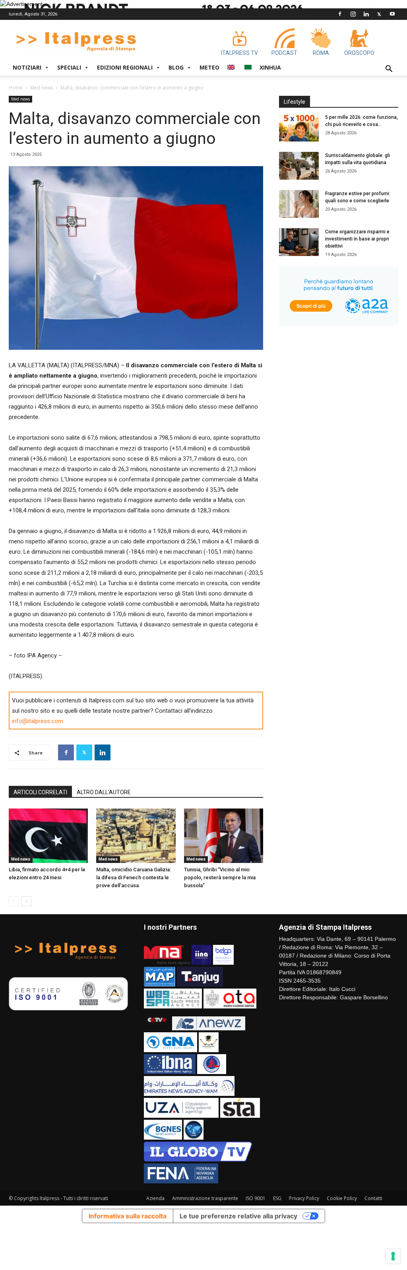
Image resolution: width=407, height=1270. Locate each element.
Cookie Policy (342, 1198)
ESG (277, 1198)
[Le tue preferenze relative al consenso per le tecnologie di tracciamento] (393, 1256)
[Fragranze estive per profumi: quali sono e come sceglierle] (299, 204)
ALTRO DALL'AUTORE (104, 792)
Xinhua (270, 67)
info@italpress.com (37, 721)
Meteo (209, 67)
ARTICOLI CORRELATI (40, 792)
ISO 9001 (256, 1198)
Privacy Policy (304, 1198)
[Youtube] (392, 13)
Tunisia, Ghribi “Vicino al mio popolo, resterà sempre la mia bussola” (220, 877)
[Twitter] (379, 13)
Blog (176, 67)
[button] (388, 70)
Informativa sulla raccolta (128, 1216)
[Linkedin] (366, 13)
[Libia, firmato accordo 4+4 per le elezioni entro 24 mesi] (48, 836)
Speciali (69, 67)
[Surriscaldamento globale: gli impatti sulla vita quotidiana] (299, 166)
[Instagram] (353, 13)
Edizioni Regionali (125, 67)
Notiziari (27, 67)
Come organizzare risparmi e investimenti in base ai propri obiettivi (357, 239)
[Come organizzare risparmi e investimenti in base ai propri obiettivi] (299, 242)
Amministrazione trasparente (205, 1198)
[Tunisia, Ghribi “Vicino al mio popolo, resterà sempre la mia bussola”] (223, 836)
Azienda (155, 1198)
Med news (41, 87)
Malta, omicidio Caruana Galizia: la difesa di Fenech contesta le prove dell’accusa (133, 877)
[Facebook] (340, 13)
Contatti (373, 1198)
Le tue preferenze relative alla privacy (238, 1216)
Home (16, 87)
